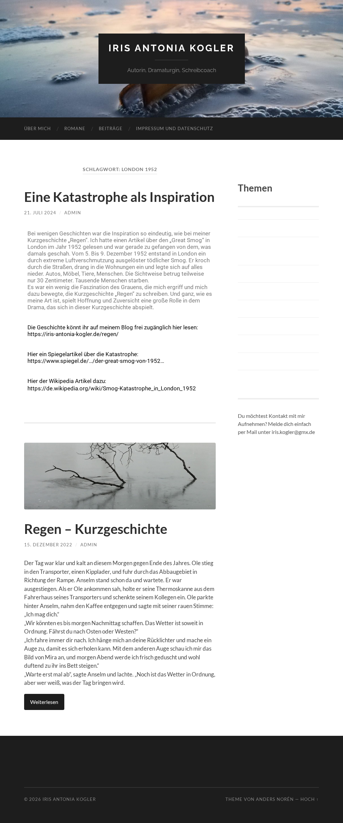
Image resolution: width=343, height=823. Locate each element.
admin (72, 212)
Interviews (256, 326)
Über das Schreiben (272, 379)
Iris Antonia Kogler (172, 48)
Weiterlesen (44, 702)
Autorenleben (262, 228)
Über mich (37, 128)
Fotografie (256, 309)
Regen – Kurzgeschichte (95, 529)
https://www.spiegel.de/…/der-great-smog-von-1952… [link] (95, 361)
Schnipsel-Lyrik (264, 361)
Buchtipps (255, 274)
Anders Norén (275, 799)
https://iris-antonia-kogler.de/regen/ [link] (73, 334)
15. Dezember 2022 (48, 544)
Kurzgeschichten (267, 343)
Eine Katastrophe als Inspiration (119, 197)
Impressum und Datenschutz (174, 128)
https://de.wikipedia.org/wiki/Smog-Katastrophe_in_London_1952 (111, 388)
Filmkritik (255, 291)
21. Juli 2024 (40, 212)
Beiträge (111, 128)
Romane (74, 128)
